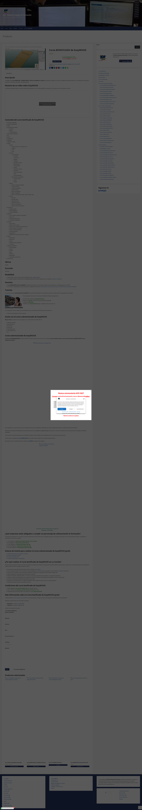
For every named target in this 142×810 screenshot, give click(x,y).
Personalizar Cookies (65, 411)
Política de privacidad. (72, 411)
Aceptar (61, 409)
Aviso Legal (78, 411)
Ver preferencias (80, 409)
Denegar (71, 409)
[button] (83, 398)
